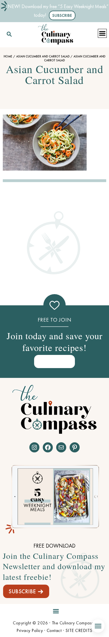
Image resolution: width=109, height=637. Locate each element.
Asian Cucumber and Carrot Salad (43, 56)
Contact (54, 630)
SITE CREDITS (79, 630)
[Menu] (54, 610)
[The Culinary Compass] (56, 33)
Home (8, 56)
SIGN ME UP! (54, 361)
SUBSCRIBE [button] (62, 15)
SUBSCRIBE (22, 591)
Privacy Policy (29, 630)
